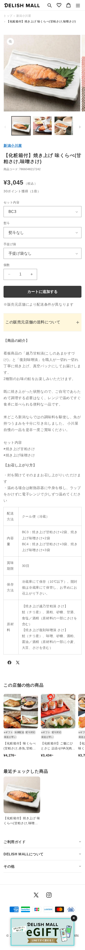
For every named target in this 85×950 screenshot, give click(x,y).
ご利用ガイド (15, 842)
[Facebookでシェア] (9, 663)
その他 (9, 866)
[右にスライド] (80, 127)
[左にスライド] (5, 127)
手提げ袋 (10, 244)
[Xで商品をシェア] (17, 663)
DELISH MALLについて (24, 854)
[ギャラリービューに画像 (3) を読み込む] (63, 125)
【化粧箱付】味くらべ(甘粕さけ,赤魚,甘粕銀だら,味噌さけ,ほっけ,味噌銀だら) (20, 746)
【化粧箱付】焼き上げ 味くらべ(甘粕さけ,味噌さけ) (22, 821)
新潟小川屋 (13, 146)
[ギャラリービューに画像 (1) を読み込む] (21, 125)
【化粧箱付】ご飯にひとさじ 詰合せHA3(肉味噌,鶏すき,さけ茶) (58, 746)
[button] (49, 5)
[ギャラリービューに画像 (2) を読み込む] (42, 125)
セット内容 (11, 202)
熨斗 (7, 223)
